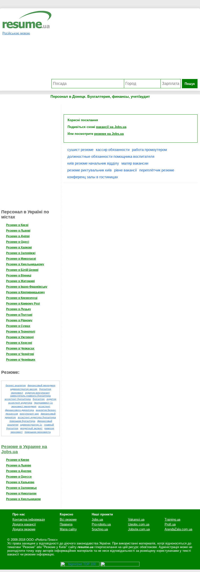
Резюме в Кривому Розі (23, 303)
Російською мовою (16, 33)
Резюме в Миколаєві (21, 258)
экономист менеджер (23, 406)
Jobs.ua (97, 519)
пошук (190, 84)
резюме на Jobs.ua (109, 134)
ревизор (49, 428)
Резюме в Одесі (17, 242)
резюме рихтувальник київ (89, 170)
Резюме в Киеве (17, 460)
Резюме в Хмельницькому (25, 264)
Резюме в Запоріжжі (20, 253)
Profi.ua (170, 524)
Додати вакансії (24, 524)
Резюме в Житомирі (20, 281)
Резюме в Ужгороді (20, 337)
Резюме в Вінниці (18, 275)
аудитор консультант (37, 392)
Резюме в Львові (18, 230)
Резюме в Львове (18, 465)
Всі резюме (68, 519)
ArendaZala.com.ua (178, 529)
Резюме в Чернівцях (20, 359)
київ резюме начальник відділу (93, 163)
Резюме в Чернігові (20, 354)
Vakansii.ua (136, 519)
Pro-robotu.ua (101, 524)
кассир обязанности (113, 150)
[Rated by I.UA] (120, 565)
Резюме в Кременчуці (21, 298)
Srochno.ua (100, 529)
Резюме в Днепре (18, 471)
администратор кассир (23, 389)
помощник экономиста (38, 432)
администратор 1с (31, 424)
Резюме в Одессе (19, 476)
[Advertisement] (124, 45)
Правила (66, 524)
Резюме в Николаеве (21, 493)
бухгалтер (39, 399)
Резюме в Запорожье (21, 488)
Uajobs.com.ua (138, 524)
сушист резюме (80, 150)
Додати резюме (23, 529)
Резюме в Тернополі (20, 331)
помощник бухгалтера (22, 421)
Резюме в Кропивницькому (25, 292)
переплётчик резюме (156, 170)
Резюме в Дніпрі (18, 236)
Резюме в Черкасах (20, 348)
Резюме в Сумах (18, 326)
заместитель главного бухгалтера (30, 395)
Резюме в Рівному (19, 320)
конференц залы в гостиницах (92, 177)
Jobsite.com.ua (139, 529)
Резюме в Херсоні (19, 343)
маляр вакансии (134, 163)
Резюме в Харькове (20, 482)
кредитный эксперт (31, 428)
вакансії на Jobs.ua (111, 127)
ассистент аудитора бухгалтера (37, 417)
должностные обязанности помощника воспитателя (110, 156)
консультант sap (29, 413)
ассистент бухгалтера (18, 399)
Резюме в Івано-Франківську (26, 286)
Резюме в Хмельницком (23, 499)
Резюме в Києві (17, 225)
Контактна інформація (28, 519)
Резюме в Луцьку (18, 309)
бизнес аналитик (16, 385)
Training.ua (172, 519)
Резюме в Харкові (19, 247)
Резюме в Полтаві (19, 314)
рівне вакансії (125, 170)
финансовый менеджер (41, 385)
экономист (16, 432)
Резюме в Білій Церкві (22, 270)
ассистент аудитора (20, 402)
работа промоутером (149, 150)
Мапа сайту (68, 529)
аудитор (51, 399)
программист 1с (43, 402)
